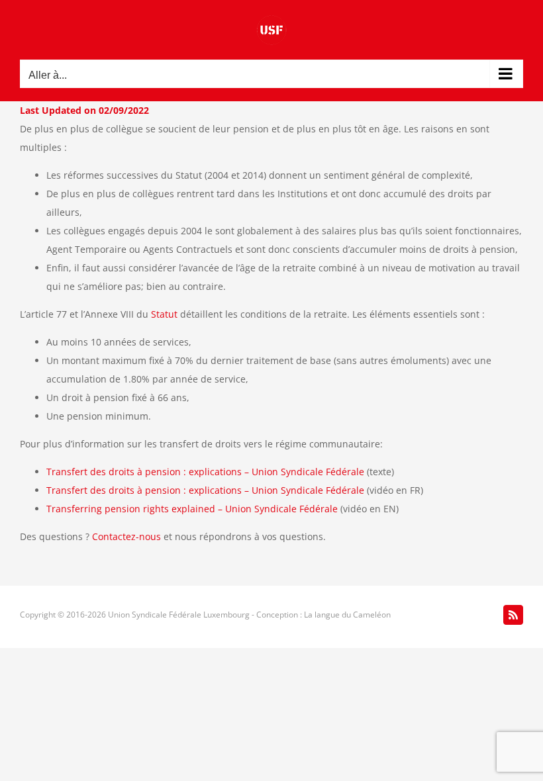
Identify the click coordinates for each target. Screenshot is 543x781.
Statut (164, 314)
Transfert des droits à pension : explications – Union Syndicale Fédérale (205, 471)
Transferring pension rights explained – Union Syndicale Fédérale (192, 508)
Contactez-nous (126, 536)
